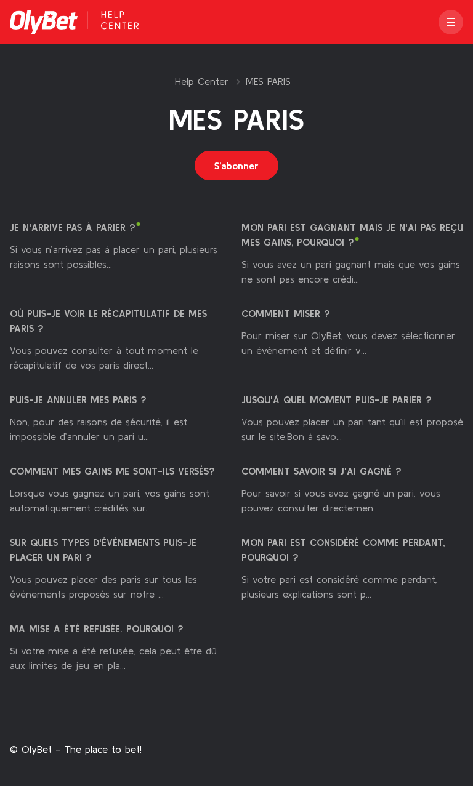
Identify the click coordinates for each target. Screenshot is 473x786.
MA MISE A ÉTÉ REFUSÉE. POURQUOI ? (97, 628)
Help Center (201, 81)
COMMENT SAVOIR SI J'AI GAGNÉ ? (321, 470)
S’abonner (236, 165)
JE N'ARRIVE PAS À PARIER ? (72, 227)
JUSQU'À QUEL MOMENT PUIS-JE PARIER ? (336, 399)
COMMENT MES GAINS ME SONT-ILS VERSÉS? (112, 470)
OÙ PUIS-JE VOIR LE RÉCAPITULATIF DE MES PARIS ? (108, 321)
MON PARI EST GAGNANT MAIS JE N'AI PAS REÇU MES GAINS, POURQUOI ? (352, 234)
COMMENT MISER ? (285, 313)
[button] (451, 22)
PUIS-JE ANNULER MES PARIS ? (78, 399)
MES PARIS (268, 81)
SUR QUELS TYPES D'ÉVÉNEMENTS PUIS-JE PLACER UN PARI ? (103, 550)
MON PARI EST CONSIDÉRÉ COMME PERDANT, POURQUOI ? (343, 550)
